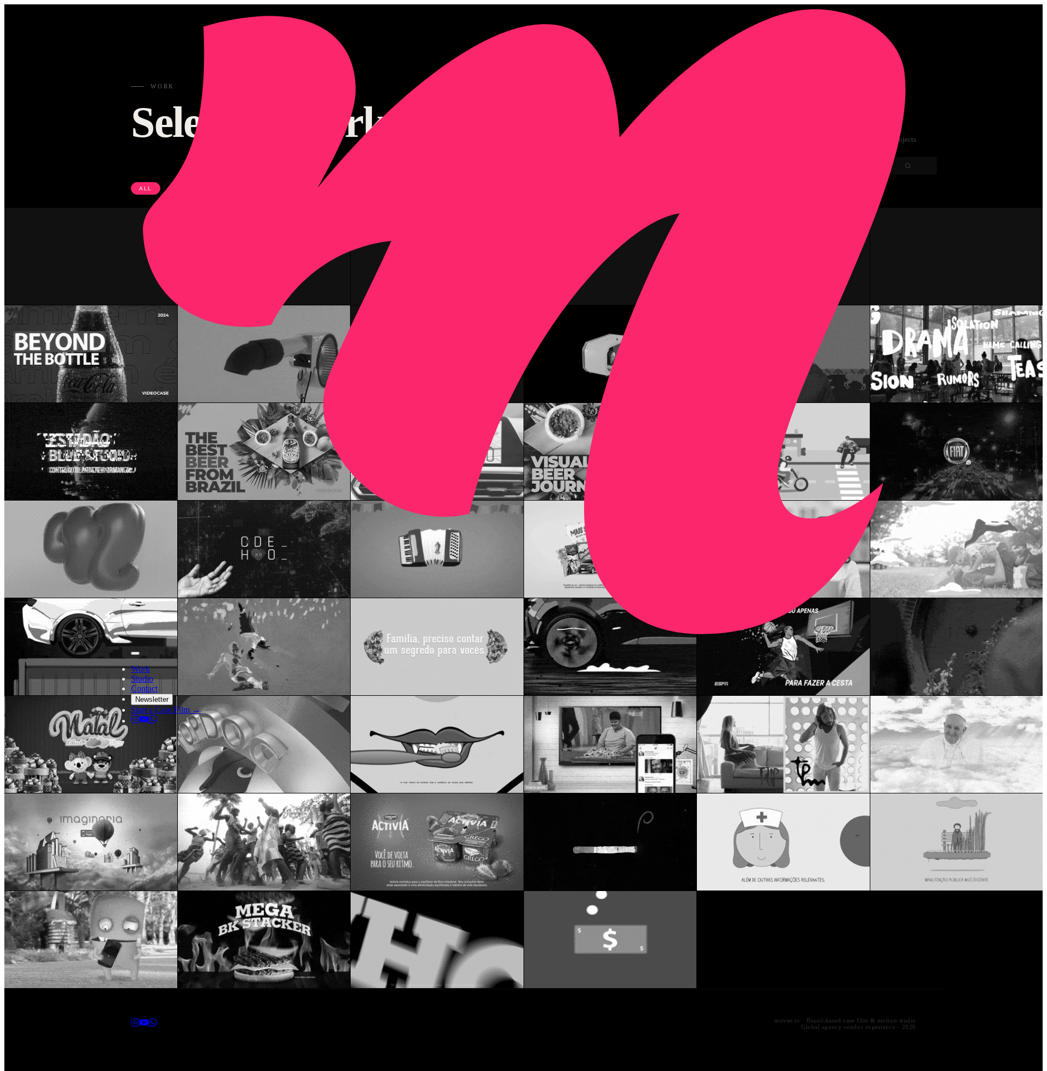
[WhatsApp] (152, 720)
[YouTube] (144, 720)
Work (140, 668)
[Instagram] (135, 720)
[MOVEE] (523, 640)
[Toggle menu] (135, 653)
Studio (142, 678)
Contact (144, 688)
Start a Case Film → (166, 709)
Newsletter (152, 699)
